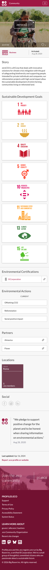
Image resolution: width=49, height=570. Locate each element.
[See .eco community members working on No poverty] (24, 110)
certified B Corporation (22, 552)
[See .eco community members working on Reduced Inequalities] (24, 192)
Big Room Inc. (14, 562)
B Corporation (14, 279)
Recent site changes (10, 536)
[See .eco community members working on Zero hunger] (24, 131)
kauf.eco (20, 528)
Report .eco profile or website (15, 460)
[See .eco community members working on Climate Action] (24, 233)
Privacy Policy (8, 508)
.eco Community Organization (15, 532)
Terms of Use (7, 504)
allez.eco (12, 528)
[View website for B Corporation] (44, 279)
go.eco (4, 528)
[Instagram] (11, 403)
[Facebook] (4, 403)
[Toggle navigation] (45, 3)
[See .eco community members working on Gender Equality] (24, 172)
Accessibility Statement (12, 512)
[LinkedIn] (17, 403)
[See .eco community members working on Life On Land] (24, 254)
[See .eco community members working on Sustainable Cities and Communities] (24, 213)
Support (5, 500)
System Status (8, 517)
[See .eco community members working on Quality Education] (24, 151)
